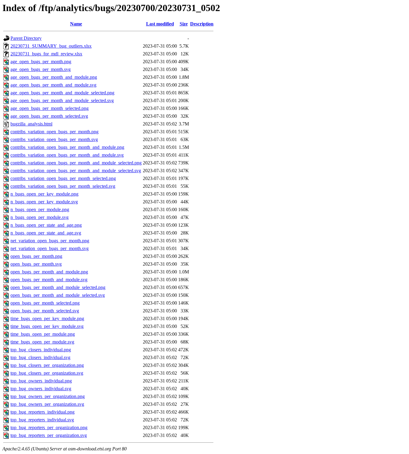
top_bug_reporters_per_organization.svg (48, 435)
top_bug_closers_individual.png (40, 349)
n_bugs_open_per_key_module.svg (44, 201)
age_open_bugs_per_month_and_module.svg (53, 84)
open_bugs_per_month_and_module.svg (48, 279)
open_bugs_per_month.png (36, 256)
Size (184, 23)
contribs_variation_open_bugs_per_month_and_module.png (67, 147)
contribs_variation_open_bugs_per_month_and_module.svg (67, 155)
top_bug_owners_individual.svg (40, 388)
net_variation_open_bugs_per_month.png (49, 240)
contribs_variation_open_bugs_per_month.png (54, 131)
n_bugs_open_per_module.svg (39, 217)
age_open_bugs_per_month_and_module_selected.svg (62, 100)
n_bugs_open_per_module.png (39, 209)
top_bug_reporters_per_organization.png (48, 427)
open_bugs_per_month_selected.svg (44, 310)
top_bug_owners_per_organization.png (47, 396)
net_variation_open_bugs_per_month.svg (49, 248)
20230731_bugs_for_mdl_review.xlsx (46, 53)
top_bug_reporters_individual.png (42, 411)
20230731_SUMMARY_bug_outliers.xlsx (51, 46)
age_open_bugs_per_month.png (40, 61)
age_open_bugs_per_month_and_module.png (53, 77)
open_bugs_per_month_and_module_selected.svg (57, 295)
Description (201, 23)
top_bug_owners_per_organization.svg (47, 404)
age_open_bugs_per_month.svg (40, 69)
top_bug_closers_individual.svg (40, 357)
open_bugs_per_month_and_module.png (49, 271)
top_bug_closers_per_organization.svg (46, 373)
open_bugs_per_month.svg (36, 264)
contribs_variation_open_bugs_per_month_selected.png (63, 178)
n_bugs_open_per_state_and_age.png (46, 225)
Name (76, 23)
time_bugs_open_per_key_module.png (47, 318)
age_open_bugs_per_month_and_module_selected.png (62, 92)
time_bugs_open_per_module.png (42, 334)
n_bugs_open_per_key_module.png (44, 193)
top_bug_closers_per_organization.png (47, 365)
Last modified (160, 23)
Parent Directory (26, 38)
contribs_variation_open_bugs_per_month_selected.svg (62, 186)
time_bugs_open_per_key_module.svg (47, 326)
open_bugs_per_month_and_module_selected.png (57, 287)
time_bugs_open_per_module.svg (42, 341)
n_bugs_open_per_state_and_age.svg (45, 232)
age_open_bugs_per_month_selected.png (49, 108)
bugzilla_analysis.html (31, 123)
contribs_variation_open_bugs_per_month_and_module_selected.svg (75, 170)
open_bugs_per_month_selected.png (45, 302)
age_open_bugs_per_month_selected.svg (49, 116)
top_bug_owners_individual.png (41, 380)
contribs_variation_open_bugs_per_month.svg (54, 139)
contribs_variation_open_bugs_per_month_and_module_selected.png (76, 162)
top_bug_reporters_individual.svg (42, 419)
